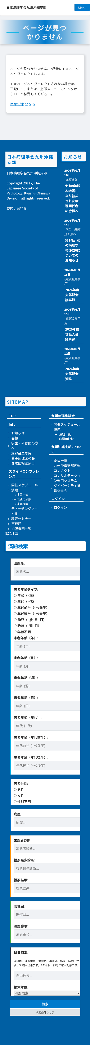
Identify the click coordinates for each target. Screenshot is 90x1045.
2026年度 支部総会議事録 (73, 294)
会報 (14, 437)
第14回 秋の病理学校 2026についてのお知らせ (72, 250)
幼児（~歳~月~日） (31, 619)
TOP (12, 415)
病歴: (18, 813)
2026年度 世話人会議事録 (73, 334)
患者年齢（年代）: (28, 717)
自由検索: (21, 952)
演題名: (19, 563)
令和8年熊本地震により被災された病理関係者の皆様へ (72, 198)
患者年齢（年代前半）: (31, 737)
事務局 (16, 523)
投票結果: (21, 879)
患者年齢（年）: (26, 637)
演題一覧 (22, 494)
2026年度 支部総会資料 (73, 373)
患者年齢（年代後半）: (31, 757)
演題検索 (22, 504)
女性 (20, 795)
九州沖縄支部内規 (67, 465)
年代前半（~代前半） (33, 607)
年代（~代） (26, 601)
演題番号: (21, 925)
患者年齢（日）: (26, 697)
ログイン (58, 498)
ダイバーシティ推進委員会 (67, 488)
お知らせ (18, 432)
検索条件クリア (45, 1012)
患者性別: (21, 783)
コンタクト (62, 470)
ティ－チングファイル (24, 511)
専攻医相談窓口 (23, 463)
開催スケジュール (24, 484)
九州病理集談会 (63, 415)
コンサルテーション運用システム (67, 478)
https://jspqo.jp (22, 103)
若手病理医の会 (23, 458)
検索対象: (21, 987)
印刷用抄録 (24, 499)
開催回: (19, 906)
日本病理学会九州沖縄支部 (26, 7)
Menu (82, 8)
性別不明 (24, 801)
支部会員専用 (21, 453)
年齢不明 (24, 631)
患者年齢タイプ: (26, 589)
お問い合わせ (17, 208)
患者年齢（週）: (26, 677)
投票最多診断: (24, 859)
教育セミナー (21, 518)
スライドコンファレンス (24, 474)
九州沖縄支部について (66, 449)
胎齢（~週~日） (29, 625)
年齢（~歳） (26, 595)
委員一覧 (60, 460)
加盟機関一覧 (21, 528)
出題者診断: (23, 840)
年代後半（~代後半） (33, 613)
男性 (20, 789)
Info (12, 424)
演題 (14, 489)
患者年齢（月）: (26, 657)
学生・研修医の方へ (24, 445)
